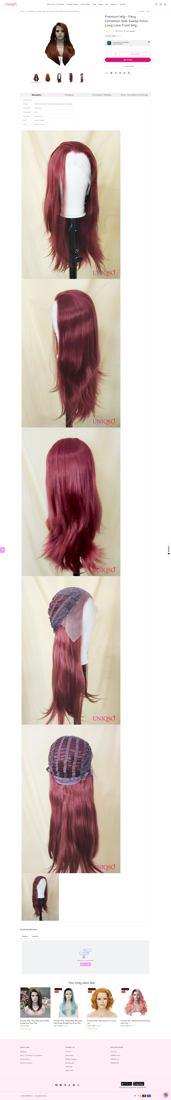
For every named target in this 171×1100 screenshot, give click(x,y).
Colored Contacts (72, 4)
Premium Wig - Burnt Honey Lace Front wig (101, 1022)
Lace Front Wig (30, 11)
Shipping (23, 1051)
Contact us (114, 4)
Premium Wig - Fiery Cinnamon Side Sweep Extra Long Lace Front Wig (58, 11)
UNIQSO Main (115, 1055)
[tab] (36, 95)
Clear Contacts (85, 4)
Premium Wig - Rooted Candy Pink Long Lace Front (135, 1022)
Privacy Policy (24, 1059)
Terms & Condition (26, 1063)
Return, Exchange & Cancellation (31, 1055)
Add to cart (135, 54)
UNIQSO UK (29, 1096)
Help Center (69, 1070)
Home (22, 11)
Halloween (60, 4)
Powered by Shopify (41, 1096)
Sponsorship (69, 1055)
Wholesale (68, 1067)
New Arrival (51, 4)
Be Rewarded (69, 1063)
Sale (106, 4)
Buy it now (128, 60)
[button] (166, 1095)
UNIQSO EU (114, 1063)
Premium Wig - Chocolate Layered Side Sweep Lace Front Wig (34, 1022)
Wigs (94, 4)
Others (101, 4)
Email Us (68, 1051)
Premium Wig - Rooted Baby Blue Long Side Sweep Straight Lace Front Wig (68, 1022)
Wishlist (122, 4)
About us (113, 1051)
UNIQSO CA (114, 1059)
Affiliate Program (71, 1059)
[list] (59, 42)
